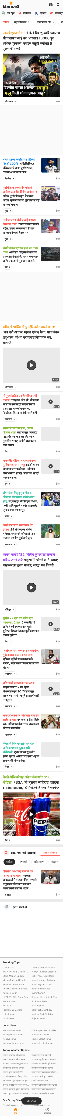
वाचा (15, 1113)
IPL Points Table (39, 1001)
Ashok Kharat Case (40, 988)
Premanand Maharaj (13, 1010)
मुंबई (6, 210)
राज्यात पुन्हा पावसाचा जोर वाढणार (44, 1084)
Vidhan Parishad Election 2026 (44, 971)
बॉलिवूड (8, 609)
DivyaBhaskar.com (40, 1105)
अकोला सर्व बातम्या (50, 852)
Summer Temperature (13, 984)
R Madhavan (37, 1005)
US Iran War (8, 967)
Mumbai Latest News (13, 1034)
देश (6, 267)
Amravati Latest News (42, 1043)
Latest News (9, 1014)
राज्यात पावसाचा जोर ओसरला (42, 1093)
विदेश (7, 516)
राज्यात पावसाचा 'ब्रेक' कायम (14, 1059)
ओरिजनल (9, 101)
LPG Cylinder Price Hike (43, 967)
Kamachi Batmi (10, 993)
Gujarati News (38, 1018)
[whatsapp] (52, 101)
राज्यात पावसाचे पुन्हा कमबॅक (42, 1076)
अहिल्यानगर (39, 861)
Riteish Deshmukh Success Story (16, 988)
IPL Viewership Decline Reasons (16, 971)
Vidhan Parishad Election (15, 980)
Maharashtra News (12, 1030)
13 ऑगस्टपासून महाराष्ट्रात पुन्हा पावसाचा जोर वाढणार (16, 1080)
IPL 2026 (7, 1005)
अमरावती (23, 861)
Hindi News (8, 1018)
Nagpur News (9, 1039)
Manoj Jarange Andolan (43, 980)
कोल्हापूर (54, 861)
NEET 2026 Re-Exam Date (16, 997)
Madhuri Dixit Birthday (42, 1014)
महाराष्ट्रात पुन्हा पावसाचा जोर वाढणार (44, 1072)
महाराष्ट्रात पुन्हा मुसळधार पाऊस (43, 1089)
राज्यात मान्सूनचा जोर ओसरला (14, 1055)
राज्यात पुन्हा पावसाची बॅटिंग (13, 1072)
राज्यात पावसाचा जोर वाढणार (42, 1068)
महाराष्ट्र (8, 419)
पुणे (6, 483)
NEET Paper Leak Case (42, 976)
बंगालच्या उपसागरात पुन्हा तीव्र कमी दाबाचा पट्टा (16, 1063)
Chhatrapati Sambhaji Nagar (44, 1030)
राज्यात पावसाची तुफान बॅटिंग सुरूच (16, 1089)
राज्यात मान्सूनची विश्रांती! (41, 1055)
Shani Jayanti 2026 (41, 984)
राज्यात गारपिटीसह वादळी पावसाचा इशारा (16, 1084)
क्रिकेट (8, 178)
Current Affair (38, 993)
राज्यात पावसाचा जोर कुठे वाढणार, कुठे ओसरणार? (44, 1063)
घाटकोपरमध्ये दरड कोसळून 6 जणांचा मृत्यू (16, 1076)
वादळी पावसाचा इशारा (39, 1080)
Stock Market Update (13, 976)
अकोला (9, 861)
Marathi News (9, 1001)
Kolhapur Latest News (13, 1043)
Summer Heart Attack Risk (44, 997)
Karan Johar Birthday (41, 1010)
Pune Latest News (40, 1034)
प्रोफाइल (47, 1113)
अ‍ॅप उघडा (31, 1100)
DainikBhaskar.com (12, 1105)
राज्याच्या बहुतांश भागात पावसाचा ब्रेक (44, 1059)
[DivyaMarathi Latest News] (11, 6)
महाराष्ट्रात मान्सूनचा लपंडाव (13, 1068)
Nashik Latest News (41, 1039)
